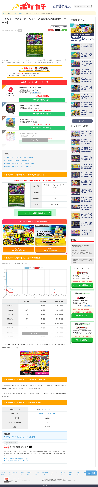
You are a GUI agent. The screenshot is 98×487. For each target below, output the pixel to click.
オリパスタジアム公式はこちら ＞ (42, 128)
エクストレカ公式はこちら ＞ (42, 114)
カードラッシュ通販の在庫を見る (35, 213)
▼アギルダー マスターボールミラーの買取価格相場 (18, 157)
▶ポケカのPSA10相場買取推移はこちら (16, 459)
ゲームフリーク (84, 254)
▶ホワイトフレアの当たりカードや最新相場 (19, 437)
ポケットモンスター (76, 250)
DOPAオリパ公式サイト (82, 316)
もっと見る (82, 121)
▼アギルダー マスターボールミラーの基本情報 (17, 167)
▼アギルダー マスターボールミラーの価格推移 (17, 160)
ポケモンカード (82, 252)
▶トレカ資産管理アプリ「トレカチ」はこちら (18, 460)
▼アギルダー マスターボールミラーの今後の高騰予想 (19, 163)
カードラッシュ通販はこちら (82, 285)
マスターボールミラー (50, 409)
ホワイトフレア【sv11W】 (47, 413)
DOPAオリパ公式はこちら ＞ (42, 100)
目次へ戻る (91, 473)
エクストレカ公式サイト (82, 340)
